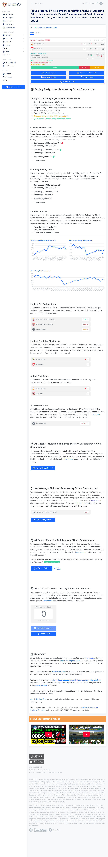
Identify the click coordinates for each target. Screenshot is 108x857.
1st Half (38, 32)
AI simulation (90, 658)
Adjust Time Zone (55, 113)
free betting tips (58, 672)
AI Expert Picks (41, 568)
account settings (82, 503)
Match (32, 32)
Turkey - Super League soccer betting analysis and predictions (76, 680)
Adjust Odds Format (64, 140)
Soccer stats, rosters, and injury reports (52, 116)
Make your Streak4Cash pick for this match (53, 119)
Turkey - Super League (46, 28)
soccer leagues (41, 685)
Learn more (95, 415)
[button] (101, 3)
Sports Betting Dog (38, 699)
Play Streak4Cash (43, 628)
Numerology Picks (43, 520)
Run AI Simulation (43, 468)
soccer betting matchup (70, 661)
